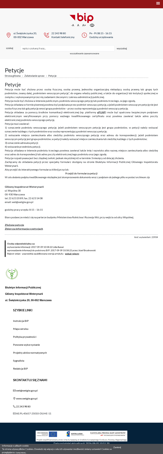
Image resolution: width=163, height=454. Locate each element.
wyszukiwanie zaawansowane (84, 53)
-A (72, 25)
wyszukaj (122, 48)
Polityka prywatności (24, 336)
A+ (84, 25)
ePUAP (101, 112)
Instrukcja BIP (21, 320)
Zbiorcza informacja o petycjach (24, 228)
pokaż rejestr (72, 253)
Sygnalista (18, 360)
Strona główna (13, 75)
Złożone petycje (14, 224)
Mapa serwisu (20, 328)
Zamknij (117, 447)
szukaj (9, 47)
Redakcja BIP (20, 368)
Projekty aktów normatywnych (30, 352)
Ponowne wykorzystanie (26, 344)
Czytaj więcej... (21, 453)
